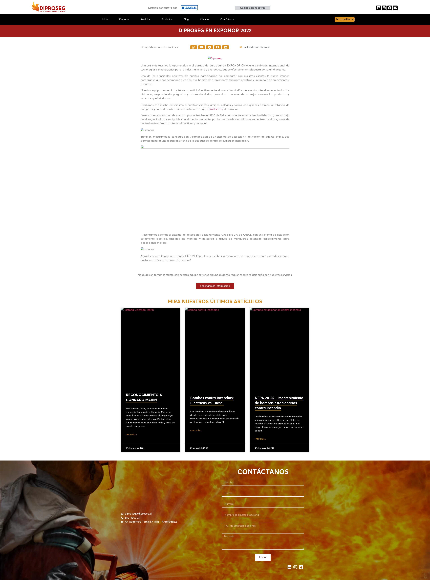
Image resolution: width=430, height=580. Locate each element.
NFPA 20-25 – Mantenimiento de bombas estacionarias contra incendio (279, 403)
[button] (252, 8)
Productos (166, 19)
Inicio (105, 19)
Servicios (145, 19)
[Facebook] (389, 8)
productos (215, 109)
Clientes (204, 19)
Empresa (124, 19)
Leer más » (131, 435)
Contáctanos (227, 19)
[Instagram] (384, 8)
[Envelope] (395, 8)
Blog (186, 19)
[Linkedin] (378, 8)
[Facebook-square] (301, 567)
